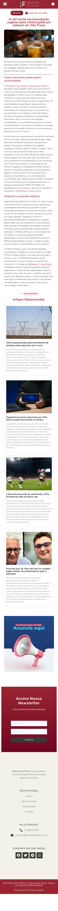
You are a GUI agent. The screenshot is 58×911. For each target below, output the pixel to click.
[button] (19, 855)
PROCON (20, 191)
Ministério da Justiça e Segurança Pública (27, 86)
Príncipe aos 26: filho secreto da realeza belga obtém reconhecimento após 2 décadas (28, 571)
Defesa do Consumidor (40, 264)
